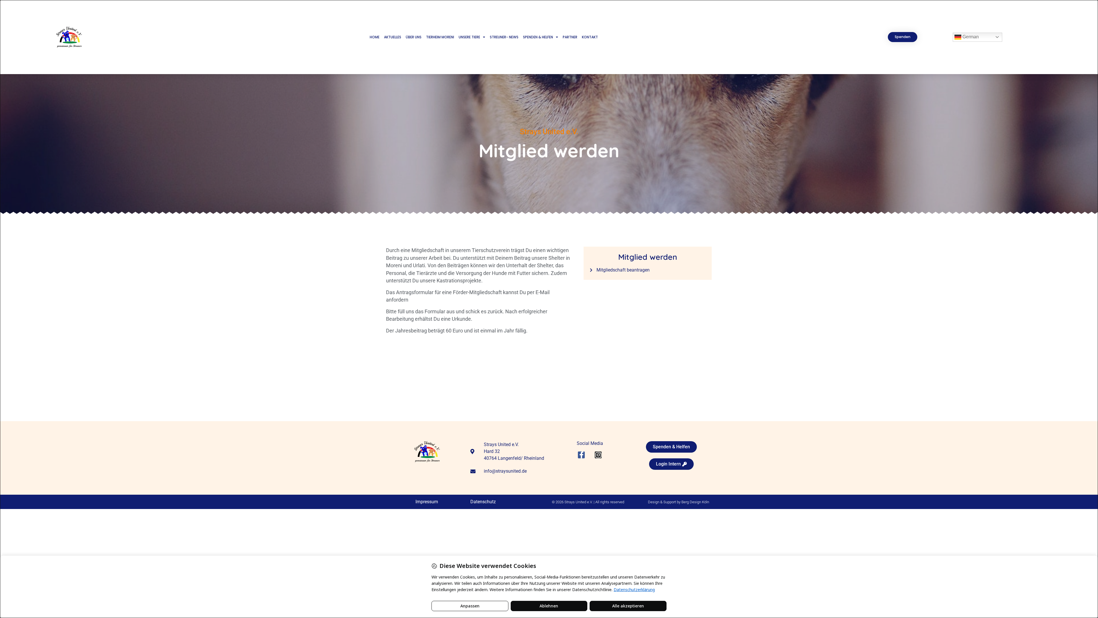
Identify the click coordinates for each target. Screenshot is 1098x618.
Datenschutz (483, 501)
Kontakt (590, 37)
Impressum (426, 501)
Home (374, 37)
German (970, 36)
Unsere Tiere (469, 37)
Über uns (413, 37)
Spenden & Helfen (538, 37)
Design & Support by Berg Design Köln (678, 502)
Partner (570, 37)
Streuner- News (504, 37)
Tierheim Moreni (440, 37)
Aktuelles (392, 37)
